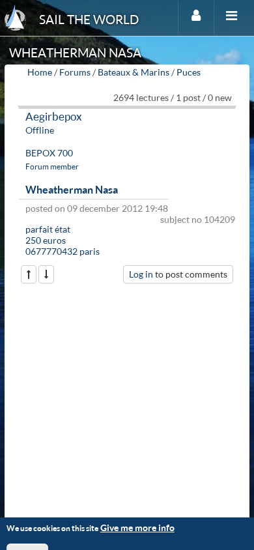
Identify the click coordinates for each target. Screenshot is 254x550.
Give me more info (137, 527)
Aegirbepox (53, 116)
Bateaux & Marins (133, 72)
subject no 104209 (197, 219)
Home (39, 72)
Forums (75, 72)
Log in (141, 274)
